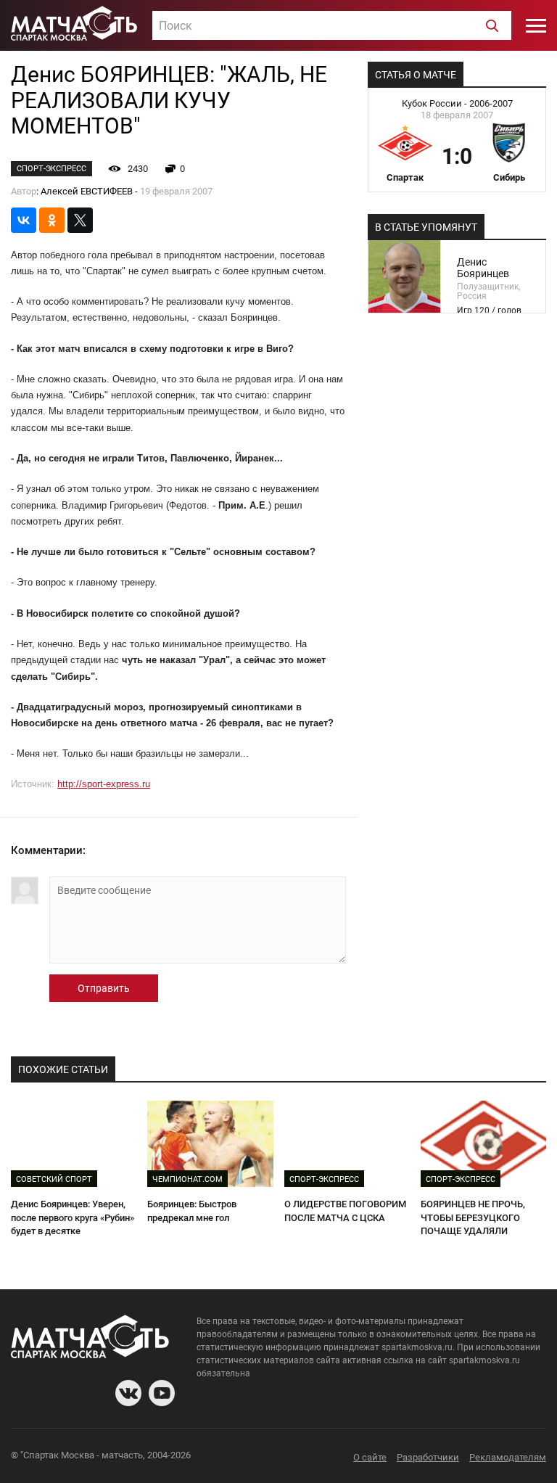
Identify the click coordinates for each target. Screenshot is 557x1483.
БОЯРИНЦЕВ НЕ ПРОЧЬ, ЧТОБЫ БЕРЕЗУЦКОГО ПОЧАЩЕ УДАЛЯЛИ (473, 1217)
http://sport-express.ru (103, 784)
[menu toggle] (535, 25)
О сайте (370, 1457)
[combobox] (331, 25)
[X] (80, 220)
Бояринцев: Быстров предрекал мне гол (191, 1211)
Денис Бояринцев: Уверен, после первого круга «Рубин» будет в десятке (72, 1217)
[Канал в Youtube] (162, 1393)
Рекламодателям (507, 1457)
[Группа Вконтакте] (128, 1393)
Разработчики (428, 1457)
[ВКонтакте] (23, 220)
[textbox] (332, 26)
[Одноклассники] (52, 220)
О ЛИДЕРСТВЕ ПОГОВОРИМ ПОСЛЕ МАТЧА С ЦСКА (345, 1211)
